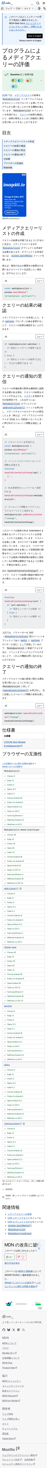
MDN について (9, 1343)
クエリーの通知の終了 (14, 154)
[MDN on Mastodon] (18, 1329)
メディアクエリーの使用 (20, 1214)
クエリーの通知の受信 (14, 150)
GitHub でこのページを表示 (17, 1282)
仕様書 (7, 158)
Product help (8, 1367)
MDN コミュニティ (11, 1381)
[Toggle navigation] (44, 3)
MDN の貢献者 (25, 1271)
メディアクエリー (23, 95)
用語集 (5, 1433)
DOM (4, 95)
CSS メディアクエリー (19, 1218)
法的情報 (28, 1459)
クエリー (24, 114)
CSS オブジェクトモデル (20, 1221)
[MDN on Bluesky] (8, 1329)
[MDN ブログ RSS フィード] (23, 1329)
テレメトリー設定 (11, 1459)
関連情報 (8, 167)
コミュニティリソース (13, 1386)
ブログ (5, 1348)
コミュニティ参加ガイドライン (17, 1464)
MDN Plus (7, 1362)
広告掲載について (11, 1358)
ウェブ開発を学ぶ (11, 1418)
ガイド (5, 1423)
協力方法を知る (12, 1263)
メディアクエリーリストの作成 (19, 141)
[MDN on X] (13, 1329)
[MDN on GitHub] (3, 1329)
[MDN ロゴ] (7, 1316)
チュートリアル (9, 1428)
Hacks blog (7, 1438)
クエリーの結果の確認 (14, 145)
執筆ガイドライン (11, 1390)
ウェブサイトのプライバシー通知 (18, 1455)
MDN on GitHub (10, 1400)
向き (19, 265)
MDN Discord (9, 1395)
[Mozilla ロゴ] (11, 1449)
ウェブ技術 (7, 1414)
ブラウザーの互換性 (13, 163)
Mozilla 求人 (8, 1353)
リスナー (28, 396)
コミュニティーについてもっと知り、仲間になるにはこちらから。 (25, 26)
